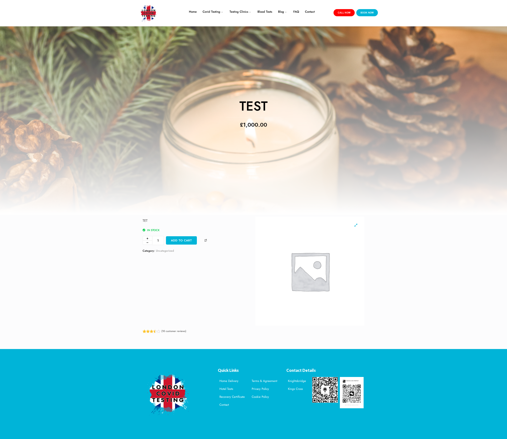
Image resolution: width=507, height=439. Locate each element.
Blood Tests (264, 12)
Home (193, 12)
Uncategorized (165, 251)
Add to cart (181, 240)
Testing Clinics (239, 12)
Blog (281, 12)
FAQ (296, 12)
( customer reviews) (173, 331)
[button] (344, 12)
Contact (310, 12)
